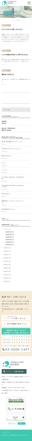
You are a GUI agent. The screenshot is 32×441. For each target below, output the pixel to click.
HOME (13, 20)
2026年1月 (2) (9, 244)
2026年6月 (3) (9, 234)
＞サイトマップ (6, 432)
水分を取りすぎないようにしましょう (12, 148)
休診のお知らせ (6, 193)
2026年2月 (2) (9, 242)
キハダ (3, 163)
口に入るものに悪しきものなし (12, 29)
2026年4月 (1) (9, 237)
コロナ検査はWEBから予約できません (15, 54)
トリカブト (5, 170)
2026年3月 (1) (9, 239)
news (5, 25)
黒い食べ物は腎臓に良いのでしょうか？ (12, 141)
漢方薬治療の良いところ (8, 209)
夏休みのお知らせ (8, 74)
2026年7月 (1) (9, 231)
